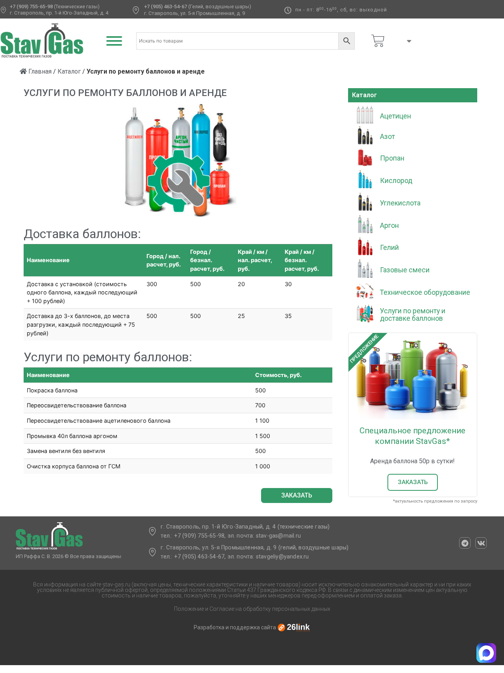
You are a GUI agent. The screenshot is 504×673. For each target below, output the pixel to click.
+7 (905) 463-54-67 (165, 6)
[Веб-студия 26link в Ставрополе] (293, 627)
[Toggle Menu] (114, 41)
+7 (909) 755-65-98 (31, 6)
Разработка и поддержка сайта (235, 627)
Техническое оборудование (425, 292)
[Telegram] (465, 543)
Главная (39, 71)
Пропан (392, 158)
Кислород (396, 181)
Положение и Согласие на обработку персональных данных (252, 609)
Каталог (69, 71)
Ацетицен (395, 116)
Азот (387, 137)
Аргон (389, 225)
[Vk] (481, 543)
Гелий (389, 247)
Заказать (413, 482)
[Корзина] (378, 41)
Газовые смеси (405, 270)
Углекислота (400, 203)
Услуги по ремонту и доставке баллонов (412, 314)
